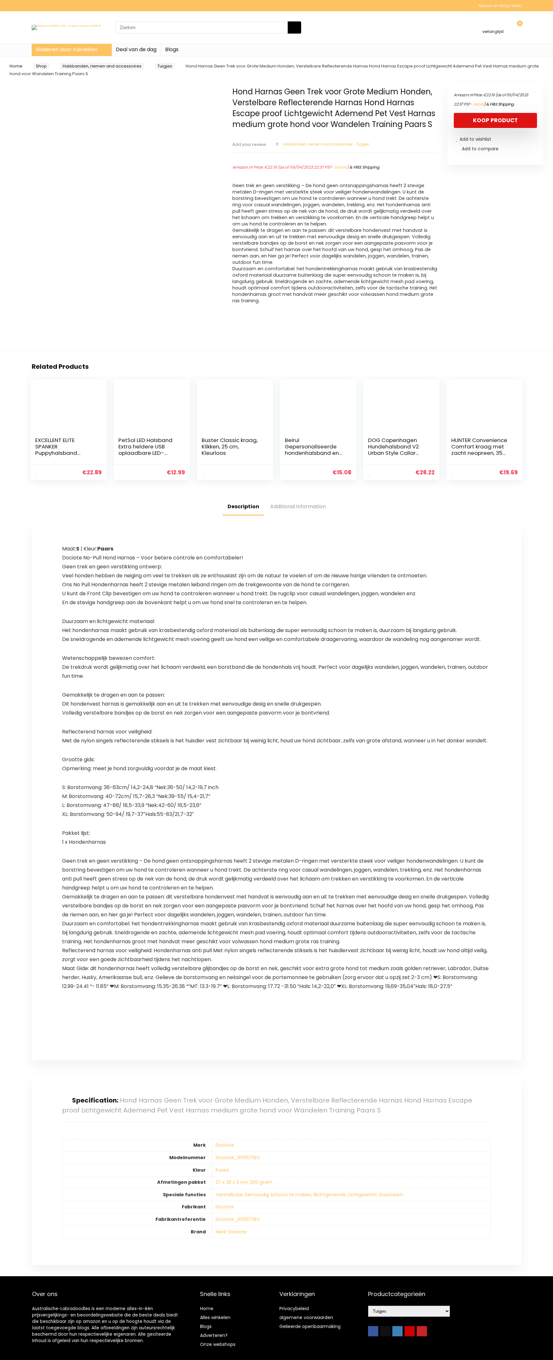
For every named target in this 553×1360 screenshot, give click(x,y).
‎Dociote (225, 1145)
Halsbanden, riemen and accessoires (102, 66)
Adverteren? (214, 1335)
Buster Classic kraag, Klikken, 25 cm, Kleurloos (230, 446)
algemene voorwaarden (306, 1317)
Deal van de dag (136, 49)
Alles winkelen (215, 1317)
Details (340, 167)
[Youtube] (410, 1331)
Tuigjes (164, 66)
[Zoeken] (294, 27)
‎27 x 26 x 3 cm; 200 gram (244, 1182)
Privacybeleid (294, 1308)
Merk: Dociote (231, 1232)
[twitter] (385, 1331)
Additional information (298, 506)
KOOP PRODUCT (495, 120)
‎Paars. (223, 1170)
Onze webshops (218, 1344)
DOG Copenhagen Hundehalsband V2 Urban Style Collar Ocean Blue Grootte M (397, 449)
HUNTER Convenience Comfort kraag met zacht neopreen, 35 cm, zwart (479, 449)
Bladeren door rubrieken (66, 49)
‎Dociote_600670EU (238, 1157)
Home (16, 66)
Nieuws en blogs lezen (500, 5)
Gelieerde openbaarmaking (310, 1326)
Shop (41, 66)
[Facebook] (373, 1331)
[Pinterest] (422, 1331)
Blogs (172, 49)
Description (243, 506)
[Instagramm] (397, 1331)
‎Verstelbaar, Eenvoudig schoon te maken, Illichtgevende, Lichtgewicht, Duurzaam (309, 1194)
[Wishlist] (493, 24)
